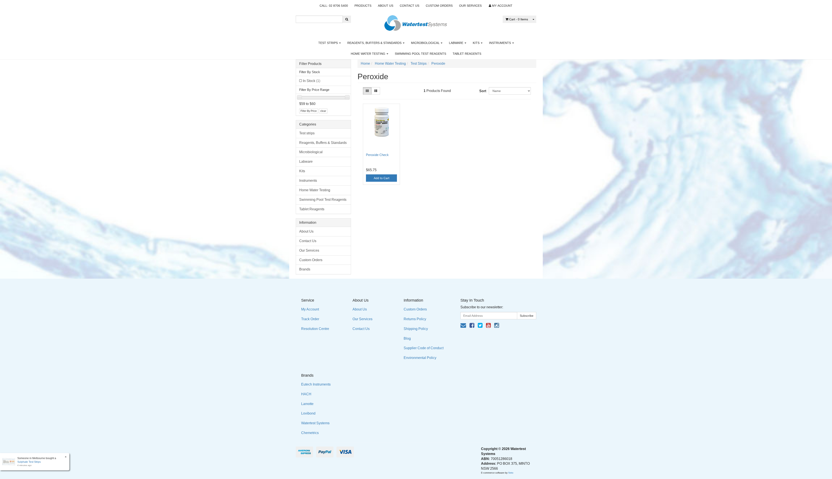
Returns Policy (415, 319)
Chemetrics (310, 433)
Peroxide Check (377, 155)
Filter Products (310, 64)
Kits (476, 43)
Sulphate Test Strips (29, 461)
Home (365, 63)
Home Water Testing (368, 53)
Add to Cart (381, 178)
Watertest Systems (315, 423)
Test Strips (419, 63)
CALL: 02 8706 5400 (334, 5)
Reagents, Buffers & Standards (374, 43)
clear (323, 111)
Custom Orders (439, 5)
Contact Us (409, 5)
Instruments (500, 43)
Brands (304, 269)
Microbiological (425, 43)
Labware (456, 43)
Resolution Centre (315, 329)
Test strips (328, 43)
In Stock (311, 81)
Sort (482, 91)
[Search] (347, 19)
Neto (510, 472)
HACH (306, 394)
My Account (310, 309)
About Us (385, 5)
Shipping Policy (416, 329)
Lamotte (307, 404)
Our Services (470, 5)
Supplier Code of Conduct (424, 348)
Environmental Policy (420, 358)
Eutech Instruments (316, 384)
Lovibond (308, 413)
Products (362, 5)
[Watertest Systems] (416, 22)
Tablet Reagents (467, 53)
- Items (518, 19)
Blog (407, 338)
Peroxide (438, 63)
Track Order (310, 319)
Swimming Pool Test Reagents (420, 53)
